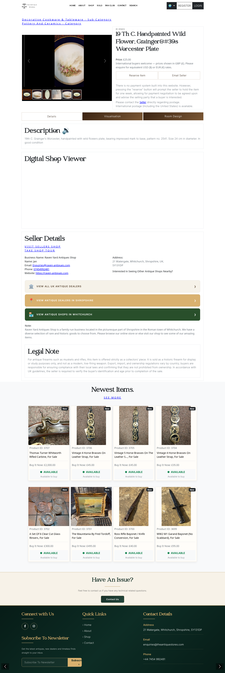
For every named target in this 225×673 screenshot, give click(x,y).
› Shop (86, 636)
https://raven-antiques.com (52, 273)
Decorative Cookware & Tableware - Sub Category (67, 19)
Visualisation (112, 116)
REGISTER (184, 5)
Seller (143, 102)
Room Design (173, 116)
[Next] (220, 666)
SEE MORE (112, 397)
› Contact (88, 642)
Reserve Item (137, 75)
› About (86, 630)
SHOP (91, 6)
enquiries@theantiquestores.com (163, 644)
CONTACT (122, 6)
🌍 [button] (170, 5)
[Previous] (5, 666)
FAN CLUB (110, 6)
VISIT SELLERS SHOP (43, 246)
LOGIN (198, 5)
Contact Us (112, 599)
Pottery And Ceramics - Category (51, 23)
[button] (29, 61)
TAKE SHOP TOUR (40, 250)
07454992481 (41, 269)
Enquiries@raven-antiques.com (51, 265)
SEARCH (133, 6)
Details (51, 116)
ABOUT (82, 6)
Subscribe (78, 662)
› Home (86, 624)
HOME (73, 6)
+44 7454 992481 (154, 659)
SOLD (99, 6)
